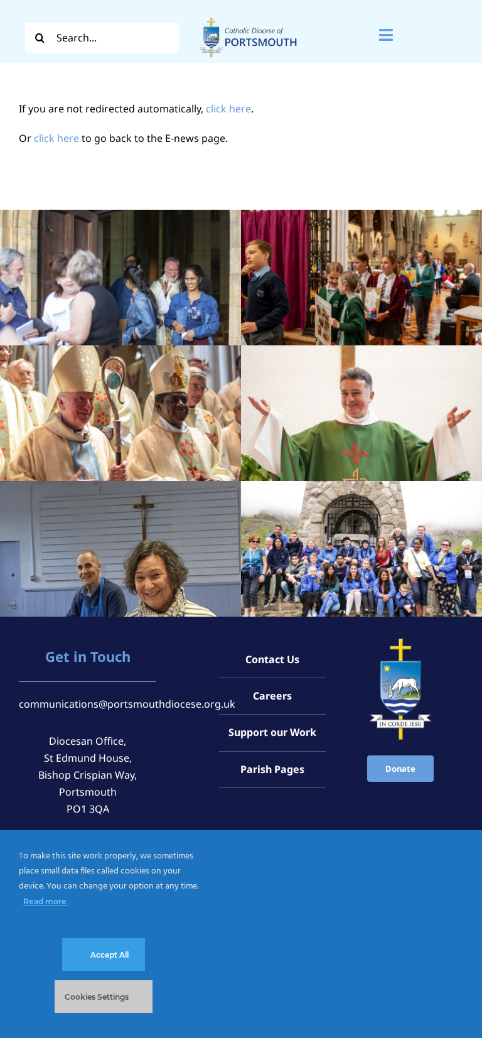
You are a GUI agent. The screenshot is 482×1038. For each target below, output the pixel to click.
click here (228, 109)
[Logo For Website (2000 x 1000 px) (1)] (248, 17)
